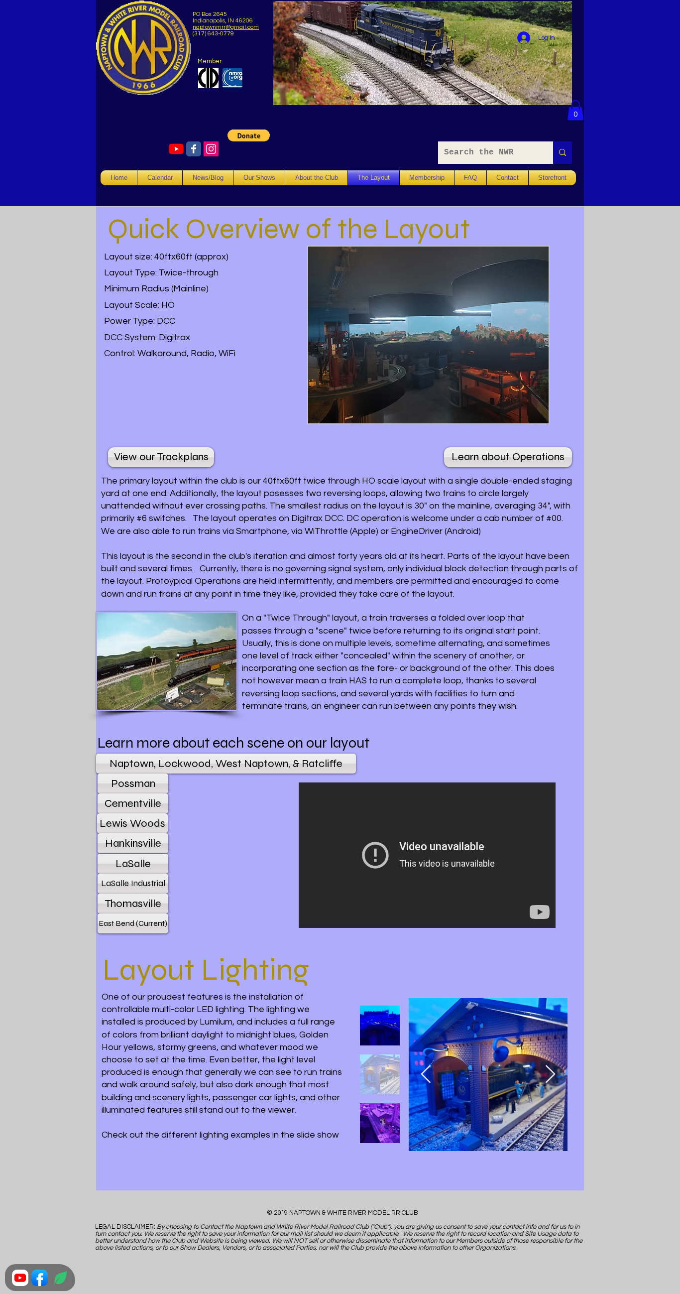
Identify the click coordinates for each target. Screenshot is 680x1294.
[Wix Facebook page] (193, 148)
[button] (575, 110)
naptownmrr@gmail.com (226, 27)
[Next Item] (550, 1074)
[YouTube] (176, 148)
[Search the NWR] (562, 152)
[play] (524, 414)
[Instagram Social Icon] (211, 148)
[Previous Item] (426, 1074)
